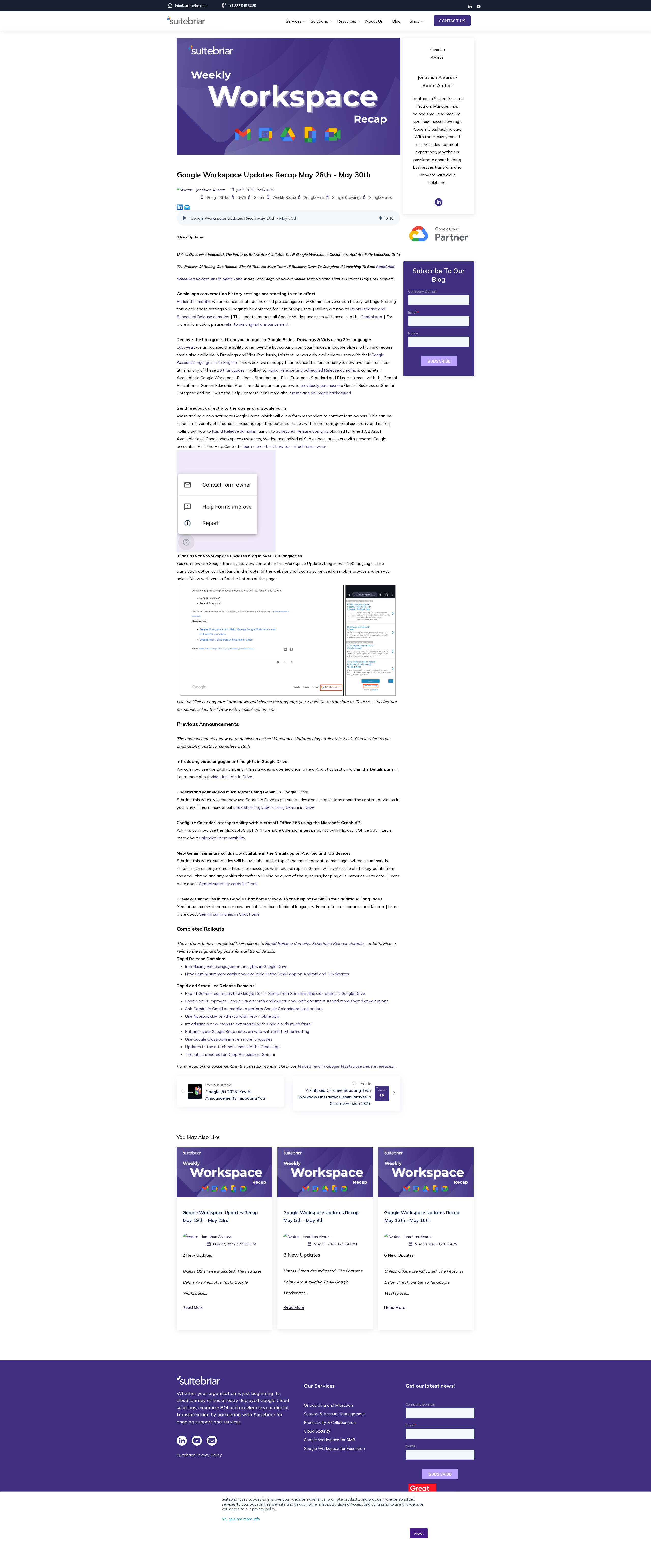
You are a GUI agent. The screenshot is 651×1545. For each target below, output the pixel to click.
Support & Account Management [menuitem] (334, 1413)
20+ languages (231, 370)
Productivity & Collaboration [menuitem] (330, 1422)
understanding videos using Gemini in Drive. (274, 807)
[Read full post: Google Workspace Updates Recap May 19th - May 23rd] (224, 1171)
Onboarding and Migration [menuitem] (328, 1405)
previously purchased (320, 385)
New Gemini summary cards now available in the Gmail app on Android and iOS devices (267, 973)
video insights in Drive (231, 776)
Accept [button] (418, 1533)
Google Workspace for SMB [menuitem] (329, 1439)
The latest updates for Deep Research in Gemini (230, 1054)
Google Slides (218, 197)
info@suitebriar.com (190, 6)
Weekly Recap (284, 197)
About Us (374, 21)
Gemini (259, 197)
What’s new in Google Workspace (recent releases (345, 1066)
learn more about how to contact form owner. (285, 446)
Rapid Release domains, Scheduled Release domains (315, 943)
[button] (184, 218)
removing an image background (321, 392)
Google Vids (314, 197)
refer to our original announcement (256, 324)
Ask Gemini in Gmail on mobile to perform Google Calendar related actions (254, 1008)
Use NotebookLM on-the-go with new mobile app (232, 1016)
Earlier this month (193, 301)
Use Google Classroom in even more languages (228, 1039)
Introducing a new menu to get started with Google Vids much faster (248, 1023)
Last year (185, 347)
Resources (346, 21)
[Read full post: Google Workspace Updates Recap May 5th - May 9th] (325, 1171)
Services (294, 21)
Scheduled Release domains (302, 431)
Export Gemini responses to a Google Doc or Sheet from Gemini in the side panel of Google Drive (275, 993)
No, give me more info (241, 1518)
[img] (381, 218)
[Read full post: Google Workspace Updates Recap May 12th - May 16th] (426, 1171)
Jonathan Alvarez (436, 77)
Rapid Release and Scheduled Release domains (312, 370)
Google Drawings (346, 197)
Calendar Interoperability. (222, 837)
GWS (241, 197)
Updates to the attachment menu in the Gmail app (232, 1046)
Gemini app (371, 316)
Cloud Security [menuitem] (317, 1431)
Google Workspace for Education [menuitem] (334, 1448)
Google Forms (380, 197)
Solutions (319, 21)
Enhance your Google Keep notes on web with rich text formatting (247, 1031)
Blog (396, 21)
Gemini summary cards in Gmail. (228, 883)
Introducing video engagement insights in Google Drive (236, 966)
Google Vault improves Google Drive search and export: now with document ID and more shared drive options (287, 1000)
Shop (415, 21)
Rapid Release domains (234, 431)
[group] (288, 218)
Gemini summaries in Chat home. (229, 914)
